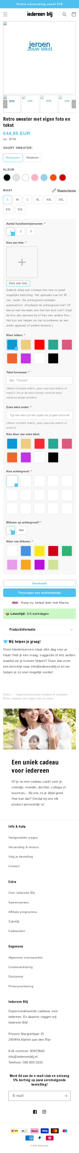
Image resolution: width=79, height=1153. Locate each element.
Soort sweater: (18, 147)
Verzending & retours (23, 847)
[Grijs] (16, 177)
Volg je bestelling (20, 856)
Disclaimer (16, 976)
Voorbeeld (39, 583)
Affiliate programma (22, 912)
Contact (14, 866)
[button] (5, 14)
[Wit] (25, 177)
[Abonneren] (65, 1096)
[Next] (74, 104)
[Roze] (35, 177)
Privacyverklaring (20, 986)
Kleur (8, 169)
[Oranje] (53, 177)
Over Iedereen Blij (21, 892)
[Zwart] (7, 177)
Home (7, 694)
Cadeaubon (16, 931)
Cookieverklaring (20, 967)
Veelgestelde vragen (23, 837)
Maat (7, 190)
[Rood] (62, 177)
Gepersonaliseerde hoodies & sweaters (42, 694)
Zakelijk (14, 921)
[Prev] (5, 104)
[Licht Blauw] (44, 177)
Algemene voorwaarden (25, 957)
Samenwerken (18, 902)
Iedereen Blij (43, 1146)
